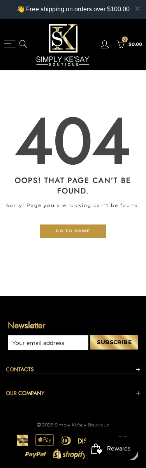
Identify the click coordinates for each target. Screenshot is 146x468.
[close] (137, 9)
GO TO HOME (73, 230)
